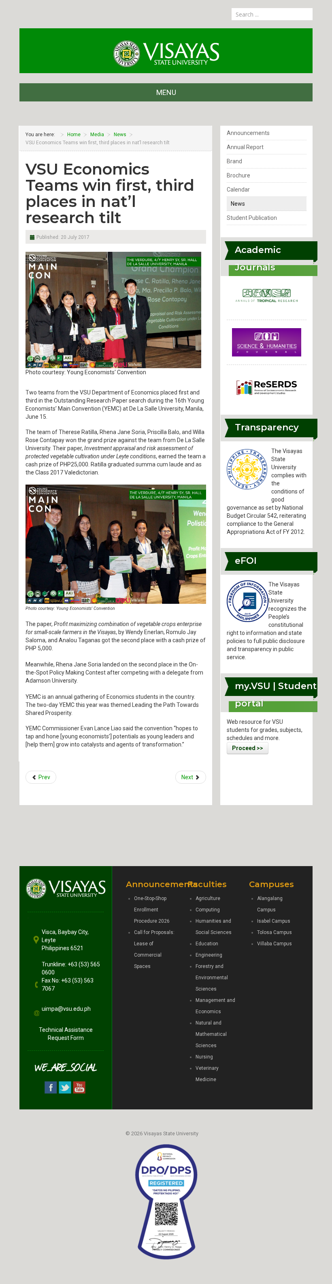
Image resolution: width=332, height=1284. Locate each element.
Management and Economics (215, 1005)
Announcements (248, 133)
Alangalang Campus (270, 904)
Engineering (209, 955)
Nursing (204, 1057)
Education (207, 944)
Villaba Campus (274, 944)
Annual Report (245, 147)
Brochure (238, 175)
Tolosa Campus (274, 932)
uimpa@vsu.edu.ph (66, 1009)
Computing (208, 910)
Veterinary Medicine (207, 1073)
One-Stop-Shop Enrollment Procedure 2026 (152, 910)
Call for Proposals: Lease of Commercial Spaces (154, 949)
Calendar (238, 189)
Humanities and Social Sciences (214, 926)
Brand (234, 161)
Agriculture (208, 898)
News (238, 203)
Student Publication (252, 218)
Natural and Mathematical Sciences (211, 1034)
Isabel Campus (273, 921)
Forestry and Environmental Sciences (212, 978)
